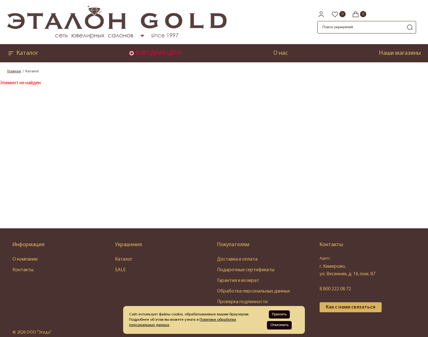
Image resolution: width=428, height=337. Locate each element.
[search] (410, 27)
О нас (280, 53)
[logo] (117, 37)
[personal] (321, 14)
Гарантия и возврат (238, 280)
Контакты (23, 269)
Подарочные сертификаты (245, 269)
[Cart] (359, 14)
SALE (120, 269)
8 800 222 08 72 (335, 289)
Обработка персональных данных (253, 291)
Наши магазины (400, 53)
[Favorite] (338, 14)
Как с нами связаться (350, 307)
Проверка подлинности (242, 301)
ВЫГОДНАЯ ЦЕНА (158, 53)
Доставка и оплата (237, 259)
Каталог (27, 53)
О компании (25, 259)
